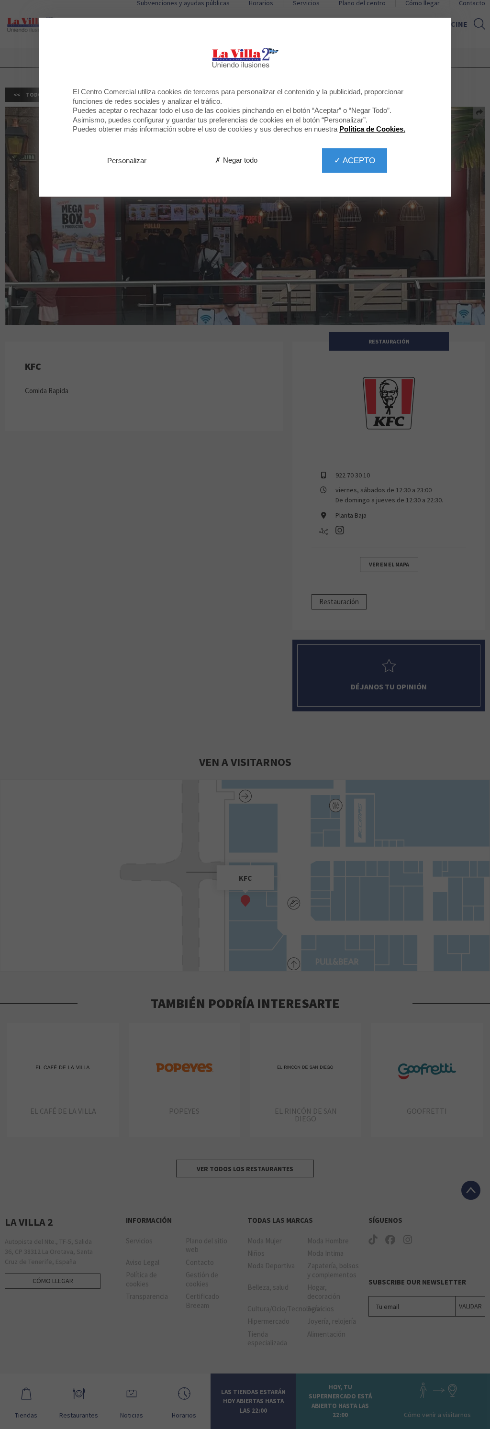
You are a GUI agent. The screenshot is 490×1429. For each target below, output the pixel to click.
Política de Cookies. (372, 129)
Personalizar (126, 160)
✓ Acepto (354, 160)
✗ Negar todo (236, 160)
